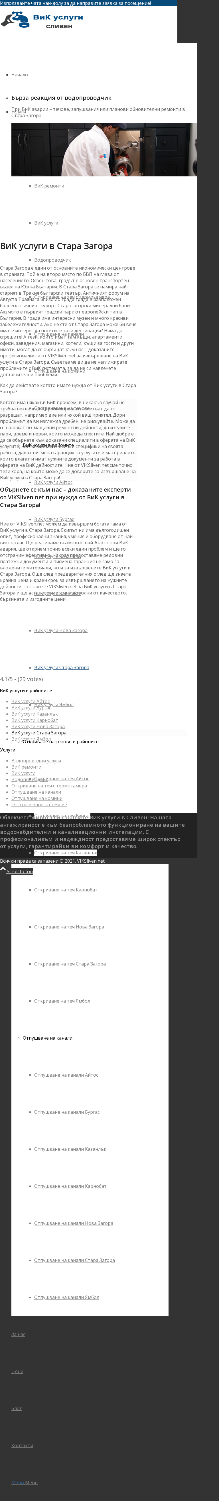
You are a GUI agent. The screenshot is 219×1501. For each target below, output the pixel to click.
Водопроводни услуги (36, 760)
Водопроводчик (29, 779)
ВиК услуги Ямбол (31, 739)
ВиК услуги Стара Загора (38, 733)
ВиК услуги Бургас (31, 707)
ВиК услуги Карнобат (34, 720)
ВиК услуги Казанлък (34, 714)
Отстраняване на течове (39, 804)
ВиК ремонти (26, 767)
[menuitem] (96, 871)
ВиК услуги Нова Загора (38, 726)
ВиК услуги (23, 773)
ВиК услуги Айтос (30, 701)
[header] (43, 33)
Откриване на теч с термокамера (49, 786)
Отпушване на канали (36, 792)
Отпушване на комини (36, 798)
